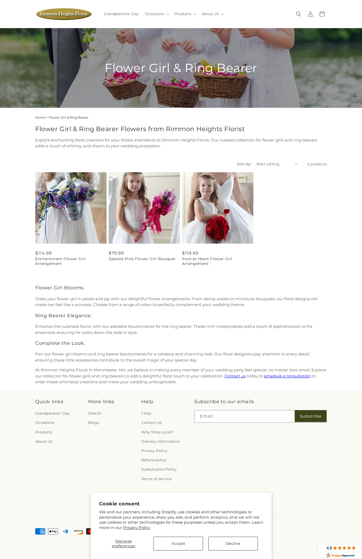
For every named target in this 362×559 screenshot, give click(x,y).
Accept (178, 543)
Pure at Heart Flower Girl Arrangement (207, 261)
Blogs (93, 422)
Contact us (235, 376)
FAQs (146, 413)
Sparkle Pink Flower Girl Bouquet (142, 258)
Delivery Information (160, 441)
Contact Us (151, 422)
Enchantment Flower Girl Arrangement (60, 261)
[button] (156, 13)
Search (94, 413)
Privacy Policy (136, 527)
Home (40, 117)
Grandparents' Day (52, 413)
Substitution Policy (159, 469)
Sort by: (244, 164)
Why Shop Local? (157, 432)
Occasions (44, 422)
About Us (43, 441)
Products (43, 432)
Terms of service (156, 478)
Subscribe (310, 416)
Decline (233, 543)
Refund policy (154, 460)
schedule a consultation (287, 376)
